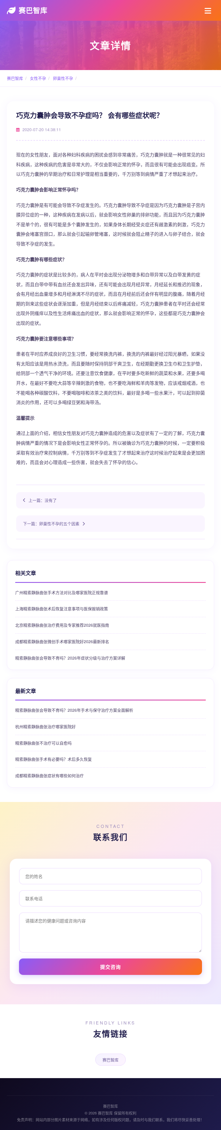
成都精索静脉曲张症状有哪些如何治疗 (49, 775)
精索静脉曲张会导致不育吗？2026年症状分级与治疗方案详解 (70, 658)
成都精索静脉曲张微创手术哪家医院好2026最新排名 (62, 641)
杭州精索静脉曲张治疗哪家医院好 (45, 726)
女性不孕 (37, 78)
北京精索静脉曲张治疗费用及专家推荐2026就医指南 (62, 625)
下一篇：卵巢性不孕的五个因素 (51, 523)
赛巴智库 (33, 10)
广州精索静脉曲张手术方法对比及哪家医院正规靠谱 (61, 592)
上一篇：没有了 (42, 500)
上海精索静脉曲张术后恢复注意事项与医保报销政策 (61, 608)
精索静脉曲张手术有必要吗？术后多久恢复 (53, 759)
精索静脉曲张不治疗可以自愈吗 (43, 743)
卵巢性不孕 (62, 78)
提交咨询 (110, 966)
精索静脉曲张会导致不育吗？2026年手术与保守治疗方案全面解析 (74, 710)
